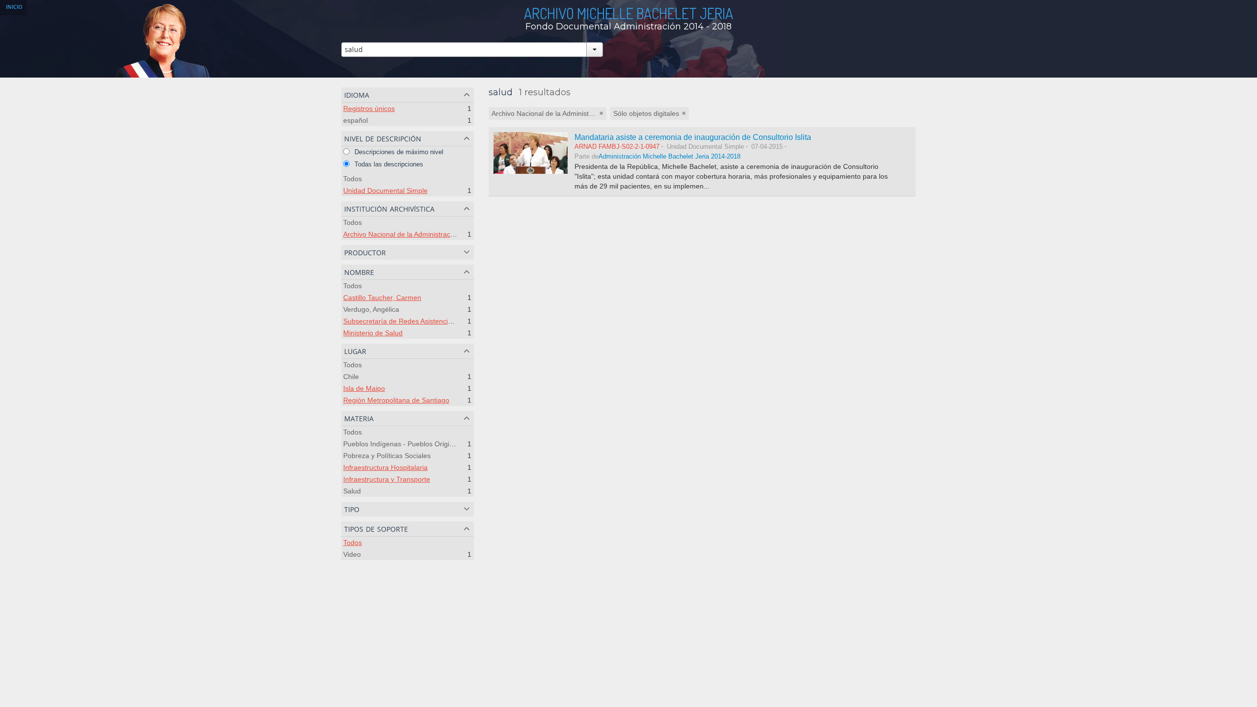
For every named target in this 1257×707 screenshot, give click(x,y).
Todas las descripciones (388, 164)
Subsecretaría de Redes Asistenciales (402, 321)
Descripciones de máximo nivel (398, 152)
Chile (351, 377)
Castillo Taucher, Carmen (382, 297)
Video (352, 554)
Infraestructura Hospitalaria (385, 467)
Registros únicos (369, 108)
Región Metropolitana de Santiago (396, 400)
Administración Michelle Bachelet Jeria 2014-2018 (669, 156)
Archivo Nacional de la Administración (401, 234)
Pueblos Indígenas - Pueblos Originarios (405, 444)
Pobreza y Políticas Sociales (387, 456)
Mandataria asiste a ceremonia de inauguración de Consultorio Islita (692, 137)
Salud (352, 491)
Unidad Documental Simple (385, 190)
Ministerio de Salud (373, 333)
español (355, 120)
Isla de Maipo (364, 388)
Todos (352, 179)
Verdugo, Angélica (371, 309)
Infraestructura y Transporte (386, 479)
